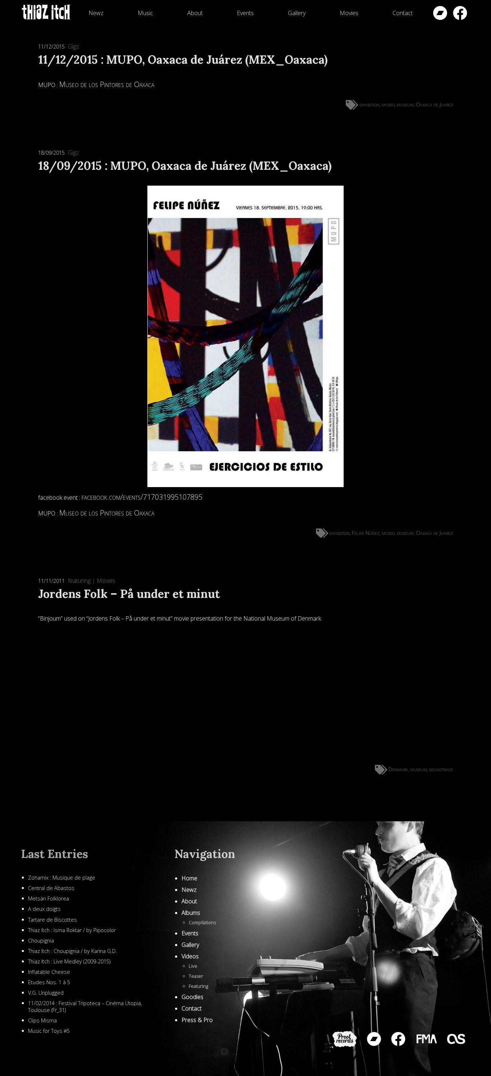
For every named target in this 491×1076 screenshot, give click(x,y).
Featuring (198, 986)
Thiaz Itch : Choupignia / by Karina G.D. (72, 951)
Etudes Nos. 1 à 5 (49, 982)
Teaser (196, 976)
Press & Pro (197, 1020)
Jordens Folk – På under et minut (129, 593)
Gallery (297, 13)
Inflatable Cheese (49, 971)
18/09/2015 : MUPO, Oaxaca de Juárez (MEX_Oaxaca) (184, 165)
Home (189, 878)
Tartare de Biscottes (52, 919)
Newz (96, 13)
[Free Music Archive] (426, 1039)
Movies (349, 13)
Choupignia (41, 940)
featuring (79, 581)
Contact (403, 13)
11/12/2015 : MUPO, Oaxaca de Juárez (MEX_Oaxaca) (182, 59)
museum (405, 104)
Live (193, 966)
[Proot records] (344, 1039)
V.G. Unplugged (46, 992)
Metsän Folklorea (48, 898)
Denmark (398, 769)
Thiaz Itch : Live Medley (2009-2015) (69, 961)
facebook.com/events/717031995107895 (142, 497)
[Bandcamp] (440, 13)
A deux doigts (44, 908)
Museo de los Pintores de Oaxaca (106, 84)
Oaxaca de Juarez (434, 104)
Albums (191, 913)
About (195, 13)
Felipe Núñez (366, 532)
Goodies (192, 997)
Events (245, 13)
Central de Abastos (51, 888)
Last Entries (54, 853)
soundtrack (441, 769)
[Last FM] (456, 1039)
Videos (190, 956)
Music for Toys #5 (49, 1030)
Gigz (73, 46)
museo (388, 104)
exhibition (369, 104)
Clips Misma (42, 1020)
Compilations (202, 922)
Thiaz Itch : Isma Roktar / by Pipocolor (72, 930)
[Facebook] (460, 13)
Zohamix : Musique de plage (61, 877)
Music (145, 13)
